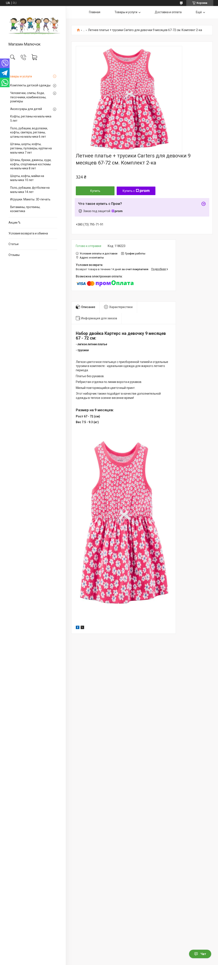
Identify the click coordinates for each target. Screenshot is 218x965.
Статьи (14, 244)
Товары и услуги (20, 76)
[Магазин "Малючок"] (33, 24)
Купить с (129, 191)
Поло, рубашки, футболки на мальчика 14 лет (30, 190)
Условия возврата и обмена (28, 233)
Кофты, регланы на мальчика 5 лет (30, 118)
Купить (95, 191)
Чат (203, 954)
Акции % (14, 222)
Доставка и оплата (168, 12)
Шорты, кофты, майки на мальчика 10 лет (27, 178)
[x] (82, 628)
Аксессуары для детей (26, 109)
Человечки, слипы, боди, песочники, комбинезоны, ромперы (28, 97)
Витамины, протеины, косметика (25, 209)
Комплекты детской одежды (30, 85)
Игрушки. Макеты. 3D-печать (30, 199)
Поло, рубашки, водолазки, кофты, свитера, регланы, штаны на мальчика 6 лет (29, 132)
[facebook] (77, 628)
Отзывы (14, 255)
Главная (94, 12)
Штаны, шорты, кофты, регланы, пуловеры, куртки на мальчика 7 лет (31, 148)
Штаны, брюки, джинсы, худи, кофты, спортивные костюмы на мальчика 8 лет (30, 164)
